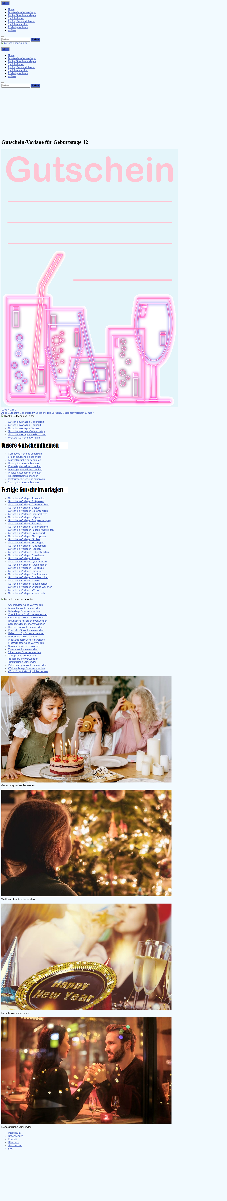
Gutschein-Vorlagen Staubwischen (28, 577)
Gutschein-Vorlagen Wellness (25, 590)
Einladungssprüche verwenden (26, 617)
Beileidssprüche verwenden (24, 611)
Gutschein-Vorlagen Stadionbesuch (28, 574)
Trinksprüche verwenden (22, 662)
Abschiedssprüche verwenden (25, 605)
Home (11, 9)
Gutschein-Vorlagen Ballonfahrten (28, 511)
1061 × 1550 (8, 409)
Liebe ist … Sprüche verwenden (26, 633)
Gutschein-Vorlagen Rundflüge (26, 568)
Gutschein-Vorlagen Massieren (26, 555)
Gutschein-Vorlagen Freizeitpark (27, 533)
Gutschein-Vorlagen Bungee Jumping (29, 520)
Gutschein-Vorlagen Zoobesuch (26, 593)
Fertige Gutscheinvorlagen (22, 15)
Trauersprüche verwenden (23, 658)
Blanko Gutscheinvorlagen (22, 12)
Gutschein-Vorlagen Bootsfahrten (27, 514)
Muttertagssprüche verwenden (26, 643)
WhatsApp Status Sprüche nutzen (28, 671)
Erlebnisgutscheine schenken (25, 457)
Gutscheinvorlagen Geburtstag (26, 422)
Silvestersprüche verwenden (24, 652)
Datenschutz (15, 1136)
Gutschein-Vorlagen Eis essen (25, 523)
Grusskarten (15, 1145)
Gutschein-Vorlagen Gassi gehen (27, 536)
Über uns (13, 1142)
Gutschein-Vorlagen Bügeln (24, 517)
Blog (10, 1148)
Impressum (14, 1132)
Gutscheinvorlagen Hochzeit (24, 425)
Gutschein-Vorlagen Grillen (24, 539)
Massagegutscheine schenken (25, 469)
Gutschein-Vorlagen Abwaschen (26, 498)
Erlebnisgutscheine (18, 27)
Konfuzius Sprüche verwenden (26, 630)
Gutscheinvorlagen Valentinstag (26, 431)
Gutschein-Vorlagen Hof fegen (26, 542)
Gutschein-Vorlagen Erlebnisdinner (28, 526)
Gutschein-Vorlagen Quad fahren (27, 561)
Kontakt (12, 1139)
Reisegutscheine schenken (23, 476)
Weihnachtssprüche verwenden (26, 668)
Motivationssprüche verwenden (26, 639)
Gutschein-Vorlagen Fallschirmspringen (31, 530)
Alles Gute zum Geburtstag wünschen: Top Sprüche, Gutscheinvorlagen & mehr (47, 413)
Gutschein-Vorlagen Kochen (24, 549)
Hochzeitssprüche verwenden (25, 627)
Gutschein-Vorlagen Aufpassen (26, 501)
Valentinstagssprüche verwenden (27, 665)
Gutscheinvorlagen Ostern (23, 428)
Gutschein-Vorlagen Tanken (24, 580)
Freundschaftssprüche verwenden (27, 620)
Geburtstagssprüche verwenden (26, 624)
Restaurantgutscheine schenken (26, 479)
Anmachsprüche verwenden (24, 608)
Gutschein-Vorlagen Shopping (25, 571)
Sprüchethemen (16, 18)
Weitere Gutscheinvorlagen (24, 437)
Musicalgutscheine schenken (24, 472)
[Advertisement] (113, 112)
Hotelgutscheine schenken (23, 463)
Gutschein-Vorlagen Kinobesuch (27, 545)
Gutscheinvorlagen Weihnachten (27, 434)
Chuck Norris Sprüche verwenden (27, 614)
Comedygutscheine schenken (25, 453)
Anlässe (12, 30)
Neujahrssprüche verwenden (24, 646)
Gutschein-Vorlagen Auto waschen (28, 504)
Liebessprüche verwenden (23, 636)
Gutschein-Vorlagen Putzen (24, 558)
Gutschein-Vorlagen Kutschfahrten (28, 552)
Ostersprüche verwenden (23, 649)
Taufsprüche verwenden (22, 655)
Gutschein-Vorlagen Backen (24, 507)
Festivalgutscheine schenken (24, 460)
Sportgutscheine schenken (23, 482)
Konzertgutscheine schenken (24, 466)
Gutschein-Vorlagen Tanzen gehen (28, 583)
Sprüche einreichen (18, 24)
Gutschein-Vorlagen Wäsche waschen (30, 587)
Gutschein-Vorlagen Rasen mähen (27, 564)
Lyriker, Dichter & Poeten (21, 21)
